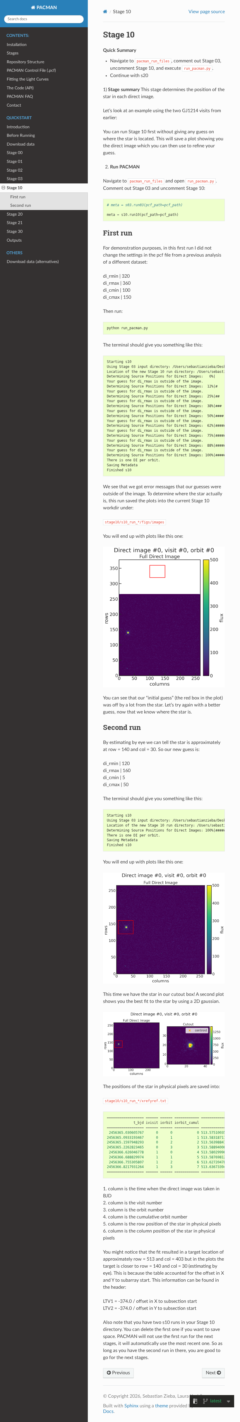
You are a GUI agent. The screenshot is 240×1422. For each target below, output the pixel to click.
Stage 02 (15, 170)
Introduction (18, 127)
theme (161, 1406)
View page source (206, 11)
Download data (21, 144)
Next (211, 1372)
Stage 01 (15, 161)
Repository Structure (25, 62)
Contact (14, 105)
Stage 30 (15, 231)
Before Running (21, 135)
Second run (20, 205)
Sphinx (131, 1406)
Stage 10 (14, 188)
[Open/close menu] (3, 188)
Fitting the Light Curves (28, 79)
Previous (120, 1372)
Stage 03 (15, 179)
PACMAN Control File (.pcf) (31, 70)
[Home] (105, 11)
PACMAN (46, 7)
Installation (17, 44)
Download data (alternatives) (33, 262)
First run (17, 197)
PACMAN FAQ (20, 96)
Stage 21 (15, 223)
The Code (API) (20, 88)
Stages (12, 53)
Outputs (14, 240)
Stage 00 (15, 153)
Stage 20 (15, 214)
